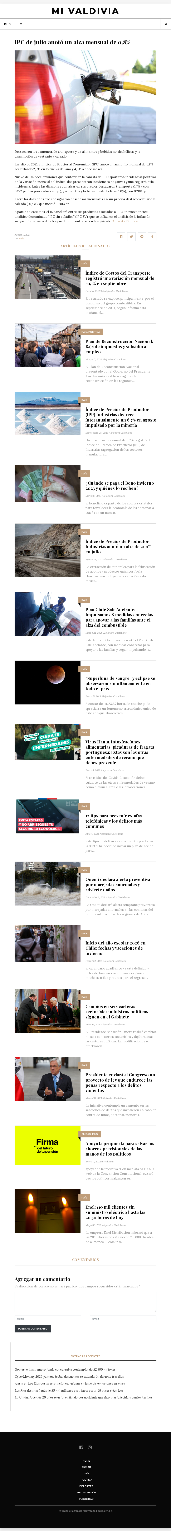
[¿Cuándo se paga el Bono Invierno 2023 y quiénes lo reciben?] (47, 483)
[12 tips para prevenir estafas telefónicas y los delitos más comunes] (47, 816)
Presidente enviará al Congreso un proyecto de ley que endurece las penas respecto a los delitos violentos (120, 1082)
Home (86, 1460)
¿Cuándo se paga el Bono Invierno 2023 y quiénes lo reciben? (120, 485)
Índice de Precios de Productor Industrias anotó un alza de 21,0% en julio (118, 546)
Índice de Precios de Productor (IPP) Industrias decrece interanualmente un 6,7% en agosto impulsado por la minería (121, 417)
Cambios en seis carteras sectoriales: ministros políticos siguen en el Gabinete (117, 1011)
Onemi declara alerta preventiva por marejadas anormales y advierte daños (118, 884)
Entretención (86, 1492)
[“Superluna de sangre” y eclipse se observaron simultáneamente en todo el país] (47, 682)
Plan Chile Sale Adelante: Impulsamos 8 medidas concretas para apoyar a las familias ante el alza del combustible (119, 617)
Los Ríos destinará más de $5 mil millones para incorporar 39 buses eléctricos (69, 1390)
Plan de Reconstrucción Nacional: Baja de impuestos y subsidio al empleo (119, 346)
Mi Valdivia (85, 11)
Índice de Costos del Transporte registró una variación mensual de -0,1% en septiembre (120, 278)
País (21, 238)
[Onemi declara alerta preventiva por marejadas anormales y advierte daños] (47, 883)
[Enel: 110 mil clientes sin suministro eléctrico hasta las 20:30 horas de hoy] (47, 1211)
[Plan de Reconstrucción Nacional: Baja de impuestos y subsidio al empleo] (47, 345)
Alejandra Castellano (116, 291)
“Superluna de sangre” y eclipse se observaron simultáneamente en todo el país (120, 683)
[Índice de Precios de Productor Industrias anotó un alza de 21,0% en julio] (47, 550)
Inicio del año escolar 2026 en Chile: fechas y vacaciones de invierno (116, 948)
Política (94, 331)
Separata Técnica (125, 221)
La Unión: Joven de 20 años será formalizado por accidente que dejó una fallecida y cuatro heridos (83, 1397)
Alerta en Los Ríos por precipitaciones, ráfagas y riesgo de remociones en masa (70, 1383)
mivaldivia (107, 1161)
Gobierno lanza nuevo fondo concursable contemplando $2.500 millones (65, 1369)
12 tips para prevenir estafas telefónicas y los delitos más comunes (114, 821)
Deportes (86, 1486)
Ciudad (86, 1134)
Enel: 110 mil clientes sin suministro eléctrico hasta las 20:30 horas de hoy (115, 1212)
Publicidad (86, 1498)
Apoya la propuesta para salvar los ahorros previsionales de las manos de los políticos (120, 1149)
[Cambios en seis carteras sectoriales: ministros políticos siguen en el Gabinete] (47, 1010)
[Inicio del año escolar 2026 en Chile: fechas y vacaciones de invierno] (47, 943)
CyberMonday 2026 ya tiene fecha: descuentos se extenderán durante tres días (69, 1376)
